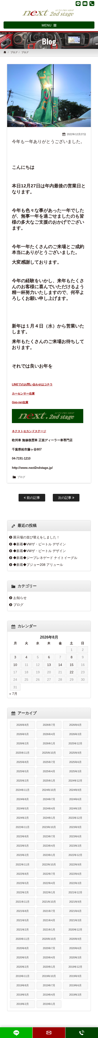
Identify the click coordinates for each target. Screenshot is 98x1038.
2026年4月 (49, 734)
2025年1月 (49, 780)
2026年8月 (22, 724)
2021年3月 (75, 920)
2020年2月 (22, 966)
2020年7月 (49, 948)
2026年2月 (22, 743)
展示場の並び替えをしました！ (36, 537)
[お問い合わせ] (85, 3)
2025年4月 (49, 771)
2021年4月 (49, 920)
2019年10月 (49, 976)
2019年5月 (22, 994)
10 (15, 665)
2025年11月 (22, 752)
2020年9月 (75, 938)
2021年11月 (22, 901)
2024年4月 (49, 808)
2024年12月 (75, 780)
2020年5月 (22, 957)
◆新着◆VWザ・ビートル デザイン (39, 544)
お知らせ (20, 598)
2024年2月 (22, 817)
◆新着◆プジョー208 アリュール (38, 565)
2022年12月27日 (76, 134)
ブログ (14, 52)
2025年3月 (75, 771)
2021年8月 (22, 911)
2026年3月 (75, 734)
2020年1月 (49, 966)
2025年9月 (75, 752)
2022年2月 (22, 892)
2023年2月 (22, 855)
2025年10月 (49, 752)
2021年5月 (22, 920)
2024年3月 (75, 808)
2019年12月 (75, 966)
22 (72, 672)
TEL (81, 1032)
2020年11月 (22, 938)
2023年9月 (75, 827)
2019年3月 (75, 994)
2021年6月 (75, 911)
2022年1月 (49, 892)
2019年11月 (22, 976)
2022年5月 (22, 883)
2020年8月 (22, 948)
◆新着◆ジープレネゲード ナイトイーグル (45, 558)
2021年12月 (75, 892)
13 (49, 665)
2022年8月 (22, 873)
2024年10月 (49, 789)
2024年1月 (49, 817)
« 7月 (13, 693)
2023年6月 (75, 836)
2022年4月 (49, 883)
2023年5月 (22, 845)
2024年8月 (22, 799)
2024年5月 (22, 808)
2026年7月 (49, 724)
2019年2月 (22, 1003)
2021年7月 (49, 911)
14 (60, 665)
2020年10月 (49, 938)
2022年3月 (75, 883)
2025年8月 (22, 762)
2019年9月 (75, 976)
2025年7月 (49, 762)
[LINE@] (78, 3)
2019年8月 (22, 985)
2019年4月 (49, 994)
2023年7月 (49, 836)
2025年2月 (22, 780)
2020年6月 (75, 948)
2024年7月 (49, 799)
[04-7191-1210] (91, 3)
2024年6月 (75, 799)
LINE (16, 1032)
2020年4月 (49, 957)
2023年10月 (49, 827)
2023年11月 (22, 827)
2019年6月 (75, 985)
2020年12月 (75, 929)
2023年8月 (22, 836)
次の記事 (65, 498)
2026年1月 (49, 743)
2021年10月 (49, 901)
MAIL (49, 1032)
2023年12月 (75, 817)
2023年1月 (49, 855)
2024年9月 (75, 789)
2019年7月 (49, 985)
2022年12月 (75, 855)
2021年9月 (75, 901)
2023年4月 (49, 845)
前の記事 (33, 498)
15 (72, 665)
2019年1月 (49, 1003)
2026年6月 (75, 724)
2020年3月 (75, 957)
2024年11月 (22, 789)
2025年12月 (75, 743)
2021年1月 (49, 929)
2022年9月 (75, 864)
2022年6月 (75, 873)
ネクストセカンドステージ (29, 431)
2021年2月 (22, 929)
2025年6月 (75, 762)
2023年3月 (75, 845)
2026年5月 (22, 734)
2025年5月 (22, 771)
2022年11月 (22, 864)
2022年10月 (49, 864)
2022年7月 (49, 873)
